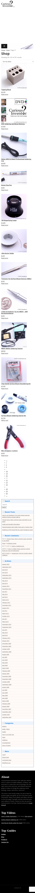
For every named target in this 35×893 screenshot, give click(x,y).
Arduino (4, 726)
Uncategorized (6, 743)
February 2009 (6, 671)
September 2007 (6, 717)
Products (4, 839)
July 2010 (4, 630)
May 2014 (5, 581)
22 (7, 480)
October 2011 (6, 616)
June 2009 (5, 660)
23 (7, 483)
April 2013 (5, 597)
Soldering (4, 740)
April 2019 (5, 570)
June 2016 (5, 572)
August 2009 (5, 654)
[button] (4, 46)
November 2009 (6, 646)
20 (7, 476)
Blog (2, 837)
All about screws (11, 543)
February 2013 (6, 602)
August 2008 (5, 687)
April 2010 (5, 635)
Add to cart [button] (4, 420)
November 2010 (6, 624)
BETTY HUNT (6, 553)
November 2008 (6, 679)
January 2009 (5, 673)
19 (7, 474)
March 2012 (5, 613)
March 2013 (5, 600)
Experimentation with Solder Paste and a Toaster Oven (17, 527)
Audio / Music (6, 729)
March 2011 (5, 621)
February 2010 (6, 638)
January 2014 (5, 586)
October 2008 (6, 682)
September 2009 (6, 652)
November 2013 (6, 589)
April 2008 (5, 698)
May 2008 (5, 695)
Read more (4, 94)
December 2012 (6, 605)
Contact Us (4, 842)
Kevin (3, 543)
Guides (4, 732)
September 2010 (6, 627)
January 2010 (5, 641)
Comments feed (6, 760)
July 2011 (4, 619)
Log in (4, 754)
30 (7, 494)
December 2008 (6, 676)
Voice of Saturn (6, 745)
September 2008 (6, 684)
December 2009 (6, 643)
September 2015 (6, 575)
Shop (8, 50)
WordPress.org (6, 763)
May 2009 (5, 662)
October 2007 (6, 714)
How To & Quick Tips (8, 734)
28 (7, 489)
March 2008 (5, 701)
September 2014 (6, 578)
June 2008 (5, 693)
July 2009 (4, 657)
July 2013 (4, 591)
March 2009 (5, 668)
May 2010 (5, 632)
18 (7, 471)
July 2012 (4, 611)
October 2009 (6, 649)
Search (4, 507)
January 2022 (5, 564)
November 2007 (6, 712)
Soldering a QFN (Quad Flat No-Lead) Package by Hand (17, 530)
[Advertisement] (17, 25)
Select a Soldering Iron (18, 546)
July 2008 (4, 690)
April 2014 (5, 583)
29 (7, 491)
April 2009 (5, 665)
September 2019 (6, 567)
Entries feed (5, 757)
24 (7, 485)
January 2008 (5, 706)
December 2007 (6, 709)
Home (3, 50)
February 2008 (6, 703)
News (3, 737)
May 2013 (5, 594)
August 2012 (5, 608)
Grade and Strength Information (11, 524)
